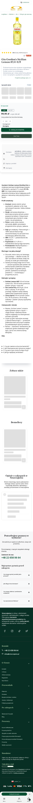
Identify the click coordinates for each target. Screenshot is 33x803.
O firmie (4, 672)
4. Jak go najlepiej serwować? (13, 352)
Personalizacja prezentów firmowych (12, 739)
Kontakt (4, 669)
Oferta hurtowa (6, 675)
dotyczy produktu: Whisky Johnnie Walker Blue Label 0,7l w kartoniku (18, 516)
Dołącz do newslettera (10, 766)
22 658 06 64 (25, 2)
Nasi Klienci (5, 680)
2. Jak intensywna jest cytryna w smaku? (17, 348)
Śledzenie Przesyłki (7, 714)
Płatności (4, 691)
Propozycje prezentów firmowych (11, 736)
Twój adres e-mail (8, 764)
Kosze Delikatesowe (7, 727)
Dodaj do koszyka (17, 130)
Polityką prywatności (19, 773)
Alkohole (11, 14)
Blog (3, 717)
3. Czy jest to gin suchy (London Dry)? (16, 350)
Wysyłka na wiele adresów (9, 733)
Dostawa (4, 694)
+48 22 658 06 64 (11, 557)
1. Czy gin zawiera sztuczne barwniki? (16, 346)
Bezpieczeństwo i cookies (9, 697)
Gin (17, 14)
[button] (16, 575)
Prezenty (4, 742)
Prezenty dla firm (6, 730)
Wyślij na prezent (6, 745)
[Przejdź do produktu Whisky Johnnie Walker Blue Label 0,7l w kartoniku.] (15, 440)
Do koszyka (24, 407)
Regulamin (5, 678)
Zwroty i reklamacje (7, 700)
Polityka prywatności (7, 703)
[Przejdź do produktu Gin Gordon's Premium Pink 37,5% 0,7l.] (15, 387)
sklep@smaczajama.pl (11, 654)
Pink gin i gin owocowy (26, 14)
